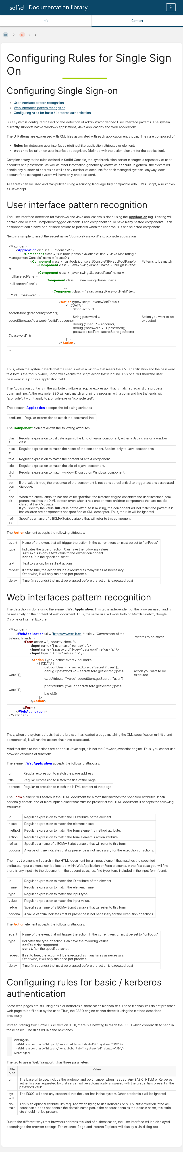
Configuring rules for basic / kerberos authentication (52, 113)
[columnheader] (12, 1071)
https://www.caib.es (67, 634)
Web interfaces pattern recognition (39, 108)
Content (137, 21)
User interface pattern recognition (39, 103)
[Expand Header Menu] (171, 7)
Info (45, 21)
